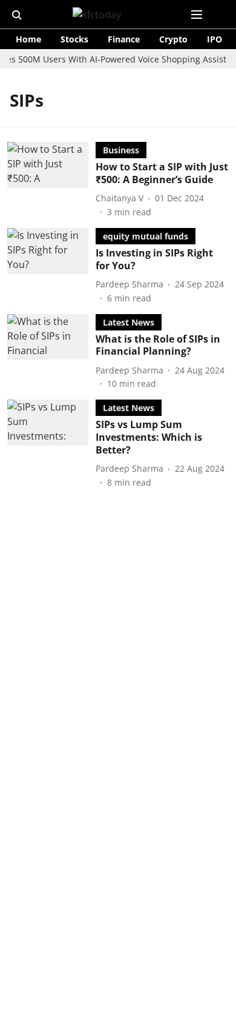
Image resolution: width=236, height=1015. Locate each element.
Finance (124, 39)
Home (28, 39)
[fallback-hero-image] (51, 180)
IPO (214, 39)
